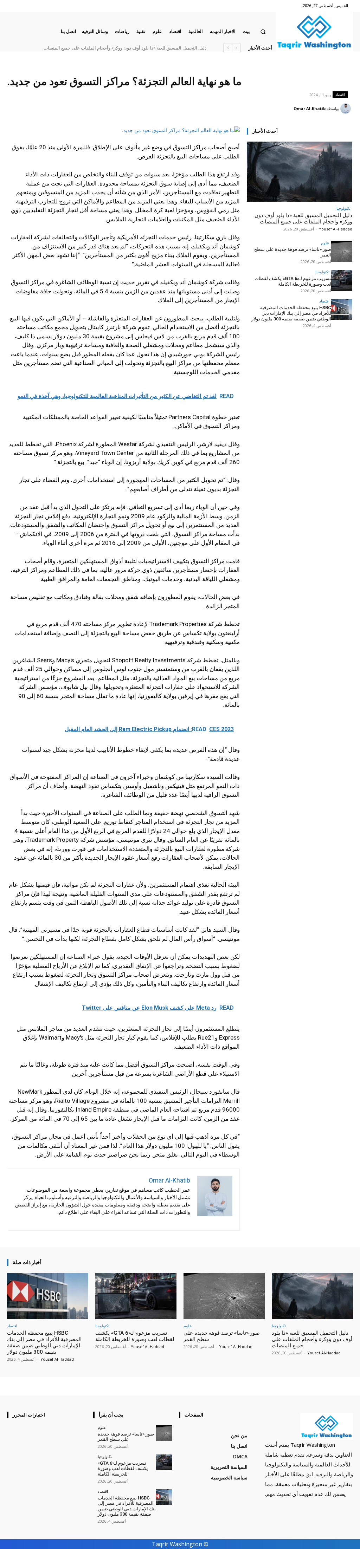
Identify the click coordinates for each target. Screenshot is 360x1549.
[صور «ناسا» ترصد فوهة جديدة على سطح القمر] (341, 251)
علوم (325, 243)
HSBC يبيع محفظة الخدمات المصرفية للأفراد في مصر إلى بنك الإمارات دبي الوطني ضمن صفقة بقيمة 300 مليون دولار (291, 313)
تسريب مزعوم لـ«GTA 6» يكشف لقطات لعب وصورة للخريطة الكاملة (293, 281)
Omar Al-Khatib (310, 108)
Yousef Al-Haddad (335, 229)
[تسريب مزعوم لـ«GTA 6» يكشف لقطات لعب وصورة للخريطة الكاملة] (341, 280)
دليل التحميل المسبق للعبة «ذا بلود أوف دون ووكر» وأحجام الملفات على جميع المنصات (303, 218)
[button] (263, 31)
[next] (227, 48)
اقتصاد (340, 94)
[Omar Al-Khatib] (346, 108)
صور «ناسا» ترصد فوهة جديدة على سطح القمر (167, 48)
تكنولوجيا (343, 208)
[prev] (236, 48)
